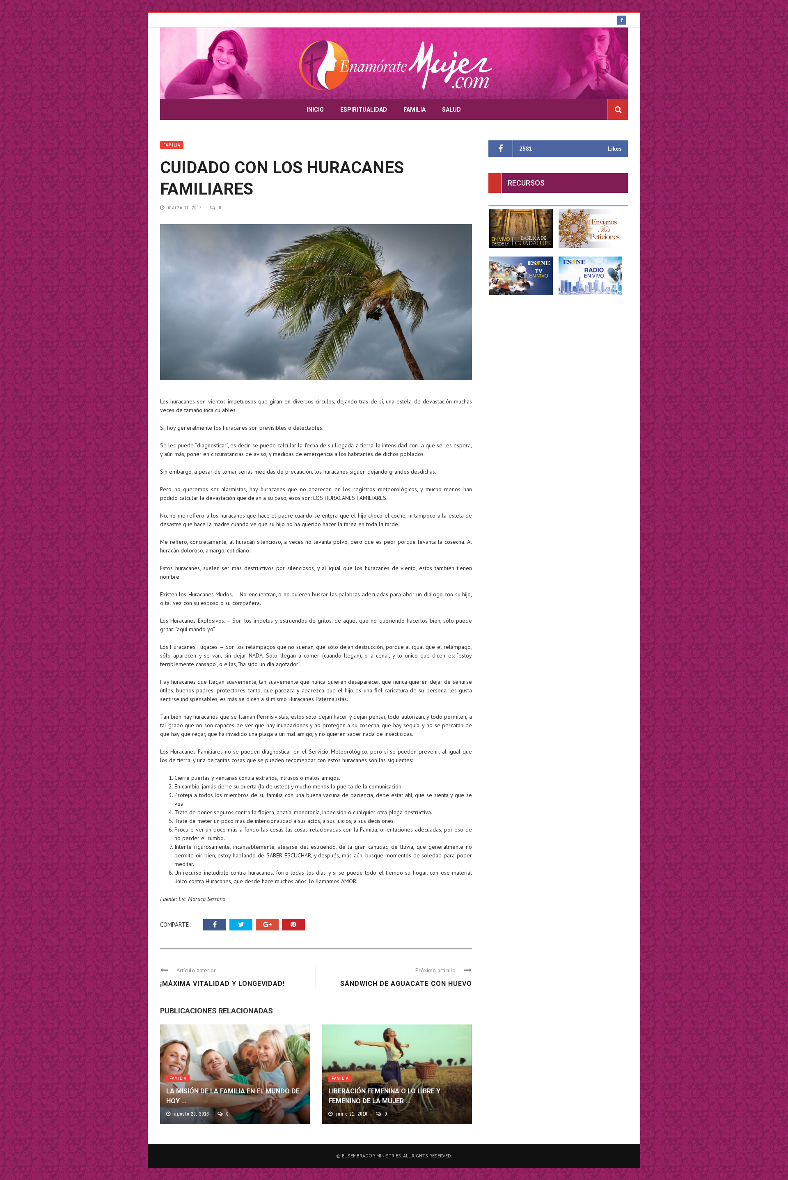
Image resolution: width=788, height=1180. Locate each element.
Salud (451, 109)
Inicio (315, 109)
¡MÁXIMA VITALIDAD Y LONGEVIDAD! (222, 984)
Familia (414, 109)
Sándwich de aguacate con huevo (406, 984)
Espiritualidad (363, 109)
